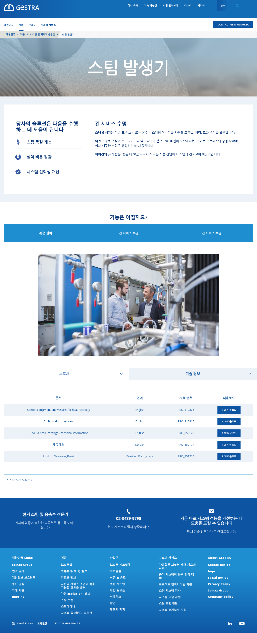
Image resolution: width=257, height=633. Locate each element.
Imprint (18, 597)
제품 (22, 34)
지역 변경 (42, 623)
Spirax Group (22, 565)
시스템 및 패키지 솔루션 (42, 34)
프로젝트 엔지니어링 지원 (175, 584)
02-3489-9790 (128, 518)
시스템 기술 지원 (170, 597)
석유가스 (115, 597)
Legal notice (218, 577)
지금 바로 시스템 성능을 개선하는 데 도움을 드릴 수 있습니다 (211, 521)
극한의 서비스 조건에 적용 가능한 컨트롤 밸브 (78, 585)
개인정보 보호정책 (24, 577)
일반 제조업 (117, 584)
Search (237, 5)
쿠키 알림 (18, 584)
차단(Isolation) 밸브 (75, 593)
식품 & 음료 (118, 577)
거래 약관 (18, 590)
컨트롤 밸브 (68, 577)
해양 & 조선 (118, 590)
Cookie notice (219, 565)
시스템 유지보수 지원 (172, 610)
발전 (113, 603)
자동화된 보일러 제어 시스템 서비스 (177, 566)
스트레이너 (68, 606)
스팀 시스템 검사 (170, 590)
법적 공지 (18, 571)
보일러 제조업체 (120, 565)
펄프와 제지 (117, 609)
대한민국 (10, 34)
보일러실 (66, 565)
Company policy (221, 597)
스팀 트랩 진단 (168, 603)
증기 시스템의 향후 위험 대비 (176, 576)
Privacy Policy (219, 584)
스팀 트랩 (67, 600)
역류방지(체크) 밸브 (74, 571)
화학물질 (115, 571)
